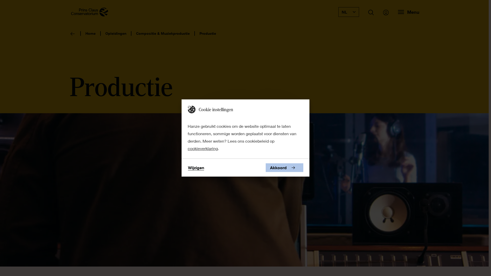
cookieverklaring (203, 148)
